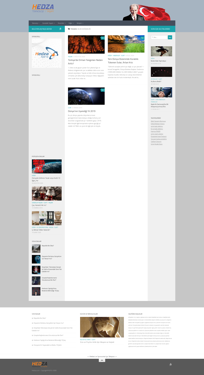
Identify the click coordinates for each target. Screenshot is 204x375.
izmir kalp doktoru (157, 126)
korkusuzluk (156, 336)
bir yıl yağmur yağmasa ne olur (141, 317)
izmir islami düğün (157, 134)
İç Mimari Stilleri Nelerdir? (41, 230)
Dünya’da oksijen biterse (138, 325)
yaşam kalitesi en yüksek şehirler (144, 346)
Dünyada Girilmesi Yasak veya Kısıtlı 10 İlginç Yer (46, 179)
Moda (51, 227)
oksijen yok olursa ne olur (158, 341)
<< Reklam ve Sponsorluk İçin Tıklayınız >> (102, 356)
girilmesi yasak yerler (139, 328)
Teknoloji (35, 23)
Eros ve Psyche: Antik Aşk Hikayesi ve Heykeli (97, 342)
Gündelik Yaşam (47, 23)
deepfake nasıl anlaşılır (157, 317)
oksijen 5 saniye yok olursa (146, 341)
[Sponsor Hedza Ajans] (60, 29)
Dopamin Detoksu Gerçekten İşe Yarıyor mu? (51, 257)
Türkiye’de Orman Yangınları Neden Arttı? (85, 61)
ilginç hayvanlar (148, 328)
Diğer (70, 23)
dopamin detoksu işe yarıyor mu (159, 320)
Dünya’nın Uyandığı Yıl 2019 (81, 111)
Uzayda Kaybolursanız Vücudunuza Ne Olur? (49, 279)
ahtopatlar (130, 317)
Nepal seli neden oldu (160, 338)
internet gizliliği (140, 333)
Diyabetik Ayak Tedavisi (158, 136)
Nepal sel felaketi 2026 (149, 338)
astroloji (154, 79)
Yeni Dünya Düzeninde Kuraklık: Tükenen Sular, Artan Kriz (123, 60)
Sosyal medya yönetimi (159, 139)
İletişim (79, 23)
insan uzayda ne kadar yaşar (160, 330)
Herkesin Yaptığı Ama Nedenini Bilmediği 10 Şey (50, 289)
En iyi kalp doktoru (157, 129)
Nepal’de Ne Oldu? (48, 245)
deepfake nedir (166, 317)
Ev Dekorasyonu (42, 227)
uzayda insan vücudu (160, 344)
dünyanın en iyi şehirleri (155, 322)
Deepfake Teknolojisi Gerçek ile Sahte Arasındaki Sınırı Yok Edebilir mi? (52, 269)
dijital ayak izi (141, 320)
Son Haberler (160, 100)
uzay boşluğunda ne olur (138, 344)
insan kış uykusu (161, 328)
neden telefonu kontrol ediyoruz (136, 338)
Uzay (69, 108)
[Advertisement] (47, 114)
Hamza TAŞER (155, 131)
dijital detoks (148, 320)
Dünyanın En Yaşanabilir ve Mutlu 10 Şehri (48, 345)
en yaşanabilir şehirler (159, 325)
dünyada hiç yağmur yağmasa (142, 322)
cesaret (150, 317)
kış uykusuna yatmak (164, 336)
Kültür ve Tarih (85, 340)
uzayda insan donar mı (149, 344)
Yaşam (70, 56)
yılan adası (154, 346)
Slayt (123, 55)
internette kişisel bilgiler (147, 336)
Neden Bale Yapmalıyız (158, 61)
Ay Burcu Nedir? (156, 81)
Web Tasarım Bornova (158, 121)
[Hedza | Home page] (43, 8)
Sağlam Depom (156, 141)
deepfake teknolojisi (133, 320)
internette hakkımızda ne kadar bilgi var (154, 333)
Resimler (61, 23)
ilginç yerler (154, 328)
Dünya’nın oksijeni (149, 325)
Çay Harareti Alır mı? (39, 205)
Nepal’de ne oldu (136, 341)
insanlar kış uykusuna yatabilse (146, 330)
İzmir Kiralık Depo (156, 144)
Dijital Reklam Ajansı (157, 124)
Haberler (116, 55)
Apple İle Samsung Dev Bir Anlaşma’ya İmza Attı (159, 105)
